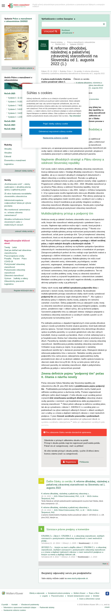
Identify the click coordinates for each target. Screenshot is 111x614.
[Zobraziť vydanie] (16, 43)
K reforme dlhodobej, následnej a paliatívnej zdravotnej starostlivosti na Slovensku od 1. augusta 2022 (73, 72)
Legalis (45, 596)
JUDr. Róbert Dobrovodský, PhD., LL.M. (69, 496)
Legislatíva (8, 164)
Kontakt (14, 605)
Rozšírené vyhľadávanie (67, 31)
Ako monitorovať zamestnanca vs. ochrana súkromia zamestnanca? (17, 212)
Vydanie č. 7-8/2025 (16, 105)
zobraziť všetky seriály (24, 231)
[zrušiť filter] (104, 24)
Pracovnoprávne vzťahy (14, 256)
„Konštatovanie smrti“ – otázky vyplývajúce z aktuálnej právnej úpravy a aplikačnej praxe (17, 187)
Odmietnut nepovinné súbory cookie (55, 131)
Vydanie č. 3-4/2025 (16, 113)
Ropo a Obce (94, 593)
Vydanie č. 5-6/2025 (16, 109)
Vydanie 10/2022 (76, 44)
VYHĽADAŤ (49, 31)
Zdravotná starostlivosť (14, 275)
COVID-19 (8, 261)
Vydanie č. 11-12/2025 (17, 98)
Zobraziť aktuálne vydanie (22, 68)
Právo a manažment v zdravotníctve (81, 42)
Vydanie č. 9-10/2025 (17, 102)
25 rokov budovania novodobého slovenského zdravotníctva (17, 195)
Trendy (7, 247)
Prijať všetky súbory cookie (55, 123)
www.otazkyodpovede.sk (77, 578)
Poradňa (7, 259)
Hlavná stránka (57, 42)
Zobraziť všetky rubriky (24, 171)
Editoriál (7, 156)
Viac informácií (75, 116)
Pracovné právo (57, 596)
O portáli (4, 605)
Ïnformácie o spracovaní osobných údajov (20, 607)
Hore (105, 564)
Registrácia (71, 462)
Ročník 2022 (60, 44)
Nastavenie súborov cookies (15, 610)
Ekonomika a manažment (15, 160)
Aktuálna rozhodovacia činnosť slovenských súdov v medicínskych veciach (17, 222)
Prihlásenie (84, 462)
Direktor (96, 596)
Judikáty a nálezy (20, 278)
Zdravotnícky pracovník (14, 281)
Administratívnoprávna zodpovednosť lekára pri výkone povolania (17, 203)
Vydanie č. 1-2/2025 (16, 117)
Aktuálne (8, 153)
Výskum (7, 278)
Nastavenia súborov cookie (55, 138)
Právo (69, 71)
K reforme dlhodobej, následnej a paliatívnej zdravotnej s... (65, 494)
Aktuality (8, 149)
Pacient (16, 259)
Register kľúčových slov (23, 291)
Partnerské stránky (47, 607)
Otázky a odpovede (37, 593)
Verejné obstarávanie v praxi (78, 596)
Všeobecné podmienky (30, 605)
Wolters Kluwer (79, 593)
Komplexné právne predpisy (59, 593)
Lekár (14, 247)
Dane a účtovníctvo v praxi (89, 599)
